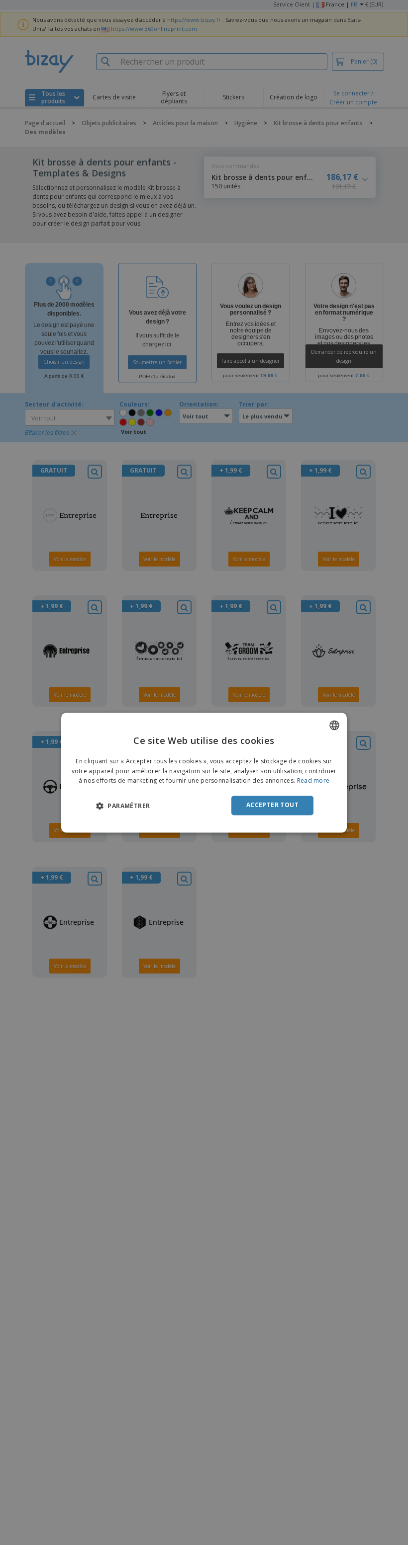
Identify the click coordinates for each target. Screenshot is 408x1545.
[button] (123, 806)
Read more (313, 781)
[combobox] (334, 725)
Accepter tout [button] (272, 805)
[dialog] (204, 772)
